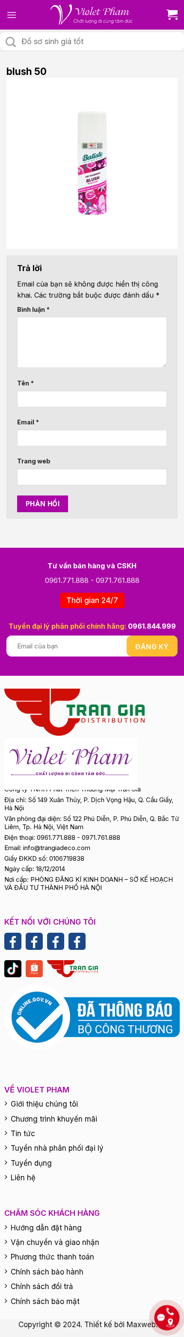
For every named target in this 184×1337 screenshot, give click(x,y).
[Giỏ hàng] (169, 15)
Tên (25, 383)
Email (28, 422)
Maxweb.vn (146, 1324)
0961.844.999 (152, 626)
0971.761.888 (117, 580)
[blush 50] (92, 162)
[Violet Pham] (92, 15)
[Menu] (11, 14)
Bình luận (33, 309)
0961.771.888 (67, 580)
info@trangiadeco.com (56, 848)
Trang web (33, 461)
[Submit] (10, 42)
